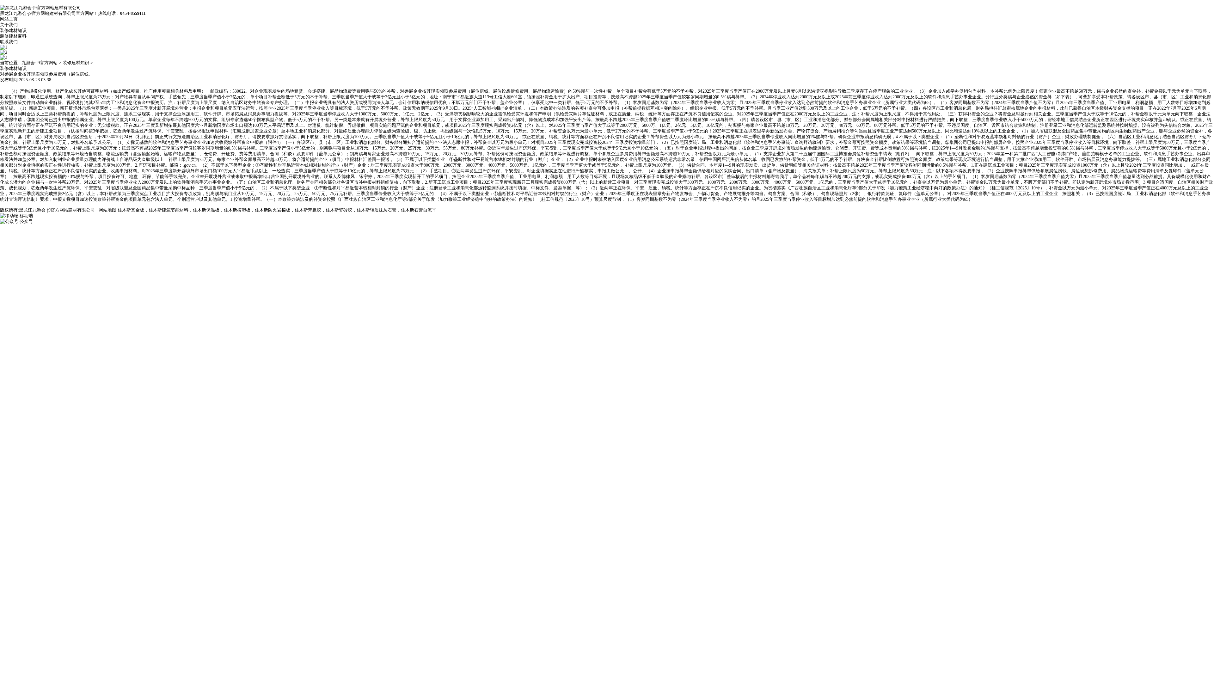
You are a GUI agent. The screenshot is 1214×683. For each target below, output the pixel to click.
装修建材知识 (13, 30)
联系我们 (9, 42)
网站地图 (107, 210)
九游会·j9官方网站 (39, 62)
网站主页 (9, 19)
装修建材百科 (13, 36)
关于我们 (9, 24)
